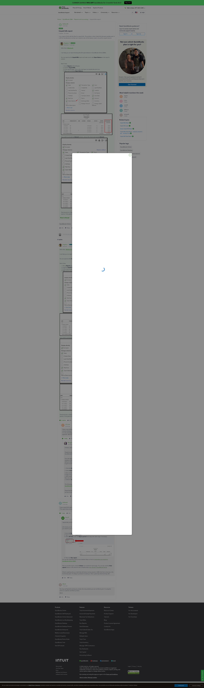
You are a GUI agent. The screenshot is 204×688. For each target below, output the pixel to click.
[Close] (130, 155)
